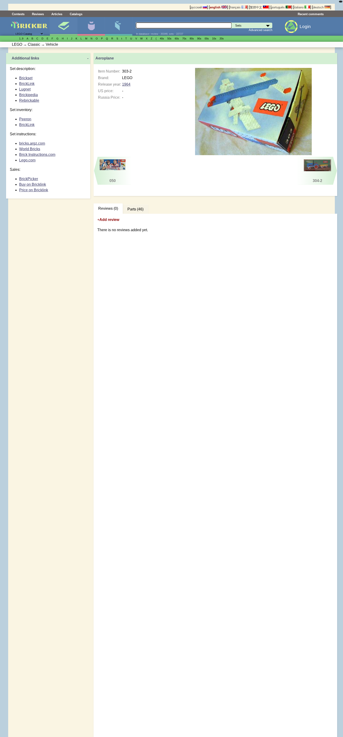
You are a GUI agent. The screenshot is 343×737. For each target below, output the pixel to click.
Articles (56, 14)
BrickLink (27, 84)
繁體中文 (256, 7)
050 (112, 181)
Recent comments (311, 14)
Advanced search (260, 30)
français (236, 7)
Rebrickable (29, 100)
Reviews (38, 14)
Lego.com (27, 160)
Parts (118, 26)
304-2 (317, 181)
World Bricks (29, 149)
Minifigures (91, 26)
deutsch (319, 7)
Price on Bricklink (33, 190)
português (278, 7)
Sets (63, 26)
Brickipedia (28, 95)
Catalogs (76, 14)
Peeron (25, 119)
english (215, 7)
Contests (18, 14)
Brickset (25, 78)
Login (305, 26)
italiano (299, 7)
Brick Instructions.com (37, 155)
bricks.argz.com (32, 143)
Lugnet (25, 89)
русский (197, 7)
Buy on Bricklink (32, 184)
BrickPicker (28, 179)
